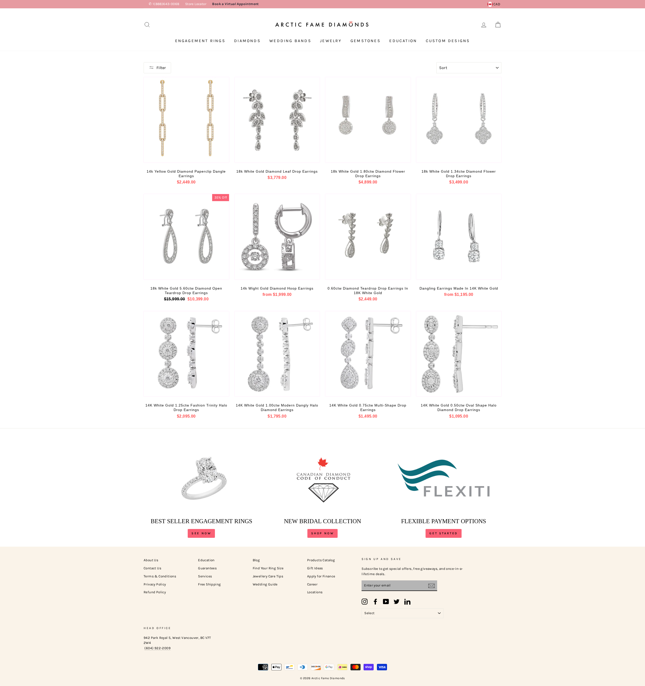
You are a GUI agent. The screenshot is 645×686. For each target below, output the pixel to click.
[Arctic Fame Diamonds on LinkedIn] (407, 602)
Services (205, 576)
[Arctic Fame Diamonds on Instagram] (365, 602)
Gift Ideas (315, 568)
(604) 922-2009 (157, 648)
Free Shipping (209, 584)
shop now (322, 533)
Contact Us (152, 568)
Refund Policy (155, 592)
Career (312, 584)
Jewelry (331, 40)
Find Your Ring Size (268, 568)
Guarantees (207, 568)
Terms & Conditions (160, 576)
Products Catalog (321, 560)
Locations (315, 592)
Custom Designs (448, 40)
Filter (161, 67)
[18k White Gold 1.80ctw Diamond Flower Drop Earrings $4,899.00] (368, 120)
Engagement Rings (200, 40)
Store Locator (195, 4)
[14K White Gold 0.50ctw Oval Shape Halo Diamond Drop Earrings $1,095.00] (459, 354)
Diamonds (247, 40)
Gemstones (365, 40)
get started (443, 533)
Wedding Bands (290, 40)
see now (201, 533)
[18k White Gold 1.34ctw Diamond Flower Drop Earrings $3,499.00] (459, 120)
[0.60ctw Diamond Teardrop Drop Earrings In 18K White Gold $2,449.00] (368, 236)
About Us (151, 560)
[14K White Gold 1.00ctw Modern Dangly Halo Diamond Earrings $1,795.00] (277, 354)
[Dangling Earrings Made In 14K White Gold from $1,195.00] (459, 236)
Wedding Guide (265, 584)
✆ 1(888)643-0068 (164, 4)
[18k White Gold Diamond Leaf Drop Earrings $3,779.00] (277, 120)
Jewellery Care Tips (268, 576)
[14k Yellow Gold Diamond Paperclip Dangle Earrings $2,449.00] (186, 120)
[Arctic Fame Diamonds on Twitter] (397, 602)
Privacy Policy (155, 584)
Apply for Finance (321, 576)
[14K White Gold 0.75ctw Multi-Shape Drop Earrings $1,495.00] (368, 354)
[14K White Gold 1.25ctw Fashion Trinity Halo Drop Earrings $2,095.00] (186, 354)
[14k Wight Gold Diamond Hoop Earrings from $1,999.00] (277, 236)
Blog (256, 560)
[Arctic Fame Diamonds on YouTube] (386, 602)
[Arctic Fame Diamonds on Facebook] (375, 602)
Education (403, 40)
